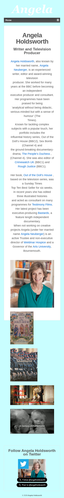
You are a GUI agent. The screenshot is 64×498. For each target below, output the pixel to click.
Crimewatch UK (24, 162)
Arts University (42, 246)
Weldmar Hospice (35, 242)
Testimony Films (42, 204)
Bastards (43, 213)
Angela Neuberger (32, 234)
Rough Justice (27, 166)
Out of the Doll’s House (37, 175)
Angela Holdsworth (22, 61)
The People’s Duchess (36, 153)
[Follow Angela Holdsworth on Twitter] (32, 468)
